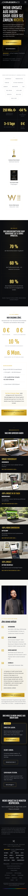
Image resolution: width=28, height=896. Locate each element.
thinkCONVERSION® (20, 860)
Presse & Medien (14, 870)
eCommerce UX (9, 873)
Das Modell (6, 852)
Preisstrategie (20, 875)
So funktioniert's (10, 48)
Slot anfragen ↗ (10, 784)
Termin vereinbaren (11, 42)
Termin (17, 857)
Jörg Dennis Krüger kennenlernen (12, 695)
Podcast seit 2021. (21, 646)
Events (22, 852)
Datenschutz (14, 877)
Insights (5, 855)
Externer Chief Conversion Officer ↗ (14, 866)
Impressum (7, 877)
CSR (16, 880)
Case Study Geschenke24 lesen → (9, 469)
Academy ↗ (11, 855)
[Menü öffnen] (25, 2)
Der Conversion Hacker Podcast (14, 868)
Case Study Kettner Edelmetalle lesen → (11, 570)
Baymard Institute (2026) (12, 298)
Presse (22, 857)
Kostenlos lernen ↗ (11, 762)
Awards (12, 880)
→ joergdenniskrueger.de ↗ (20, 703)
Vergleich (17, 852)
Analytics (13, 875)
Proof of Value (7, 860)
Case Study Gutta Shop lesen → (9, 538)
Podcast (13, 860)
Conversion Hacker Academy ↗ (17, 863)
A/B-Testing (7, 875)
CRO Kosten (12, 857)
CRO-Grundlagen (18, 873)
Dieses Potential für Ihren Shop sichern (14, 411)
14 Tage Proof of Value (15, 846)
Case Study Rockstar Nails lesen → (10, 503)
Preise (11, 852)
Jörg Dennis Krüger (19, 855)
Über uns (5, 857)
